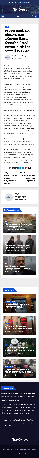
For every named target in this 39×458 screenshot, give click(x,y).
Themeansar (32, 449)
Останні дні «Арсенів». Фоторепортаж (18, 305)
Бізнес (7, 323)
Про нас (21, 453)
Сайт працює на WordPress (11, 449)
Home (9, 453)
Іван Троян (21, 230)
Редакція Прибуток (21, 56)
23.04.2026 (10, 375)
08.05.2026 (10, 331)
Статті (13, 301)
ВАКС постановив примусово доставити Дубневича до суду (17, 268)
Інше (7, 26)
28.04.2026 (10, 353)
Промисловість (9, 366)
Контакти (15, 453)
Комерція (7, 301)
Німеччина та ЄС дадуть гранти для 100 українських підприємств (19, 226)
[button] (33, 16)
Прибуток (19, 9)
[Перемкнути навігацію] (18, 16)
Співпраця (28, 453)
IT (5, 345)
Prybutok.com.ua (16, 393)
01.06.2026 (10, 310)
